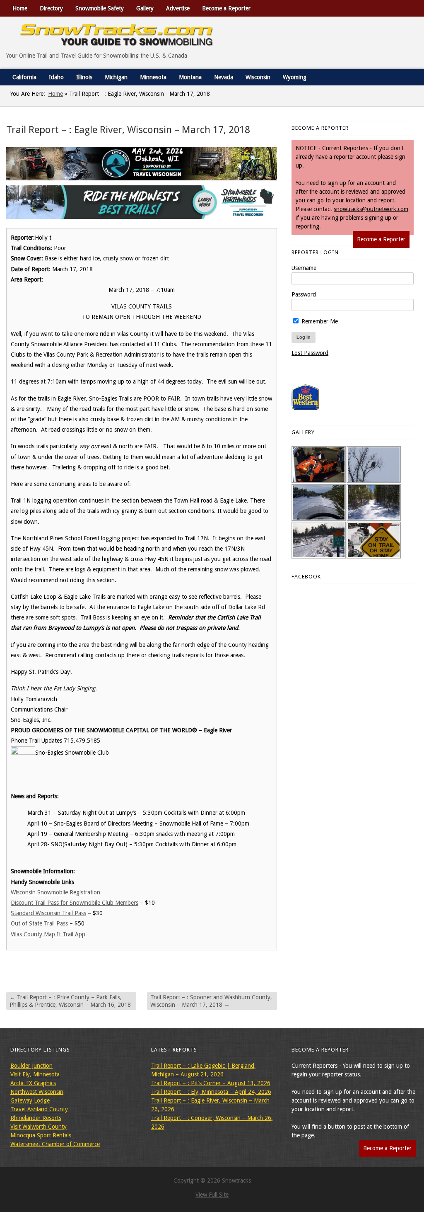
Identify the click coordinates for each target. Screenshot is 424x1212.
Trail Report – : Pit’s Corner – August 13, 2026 (210, 1083)
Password (304, 294)
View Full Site (212, 1194)
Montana (190, 77)
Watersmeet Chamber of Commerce (55, 1144)
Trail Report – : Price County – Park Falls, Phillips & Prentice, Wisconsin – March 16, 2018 (70, 1001)
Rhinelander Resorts (35, 1118)
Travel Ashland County (39, 1109)
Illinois (84, 77)
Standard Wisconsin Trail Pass (48, 913)
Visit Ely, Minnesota (35, 1074)
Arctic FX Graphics (33, 1083)
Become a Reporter (226, 8)
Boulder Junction (31, 1065)
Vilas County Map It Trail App (48, 934)
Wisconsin (258, 77)
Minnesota (153, 77)
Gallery (145, 8)
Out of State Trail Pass (39, 923)
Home (19, 8)
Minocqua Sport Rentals (40, 1135)
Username (304, 268)
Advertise (178, 8)
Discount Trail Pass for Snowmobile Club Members (74, 902)
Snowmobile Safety (99, 8)
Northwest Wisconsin (36, 1091)
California (24, 77)
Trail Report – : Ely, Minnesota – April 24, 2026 (211, 1091)
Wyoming (294, 77)
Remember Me (319, 321)
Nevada (223, 77)
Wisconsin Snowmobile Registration (55, 892)
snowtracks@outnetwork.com (371, 209)
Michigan (116, 77)
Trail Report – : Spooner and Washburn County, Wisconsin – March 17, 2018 (211, 1001)
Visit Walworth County (38, 1126)
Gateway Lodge (30, 1100)
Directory (51, 8)
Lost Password (310, 353)
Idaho (56, 77)
